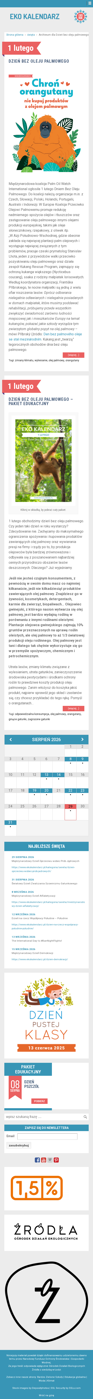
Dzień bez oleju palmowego (39, 61)
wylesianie (41, 360)
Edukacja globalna (75, 1377)
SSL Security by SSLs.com (66, 1388)
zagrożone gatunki (39, 719)
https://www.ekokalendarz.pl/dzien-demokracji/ (40, 959)
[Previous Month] (10, 740)
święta (31, 34)
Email (10, 1136)
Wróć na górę (46, 1395)
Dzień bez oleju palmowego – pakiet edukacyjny (41, 401)
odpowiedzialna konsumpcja (32, 714)
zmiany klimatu (24, 360)
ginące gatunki (17, 719)
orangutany (72, 360)
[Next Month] (82, 740)
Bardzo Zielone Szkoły (50, 1377)
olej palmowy (56, 360)
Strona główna (14, 34)
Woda (42, 1380)
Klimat (50, 1380)
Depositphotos (40, 1388)
